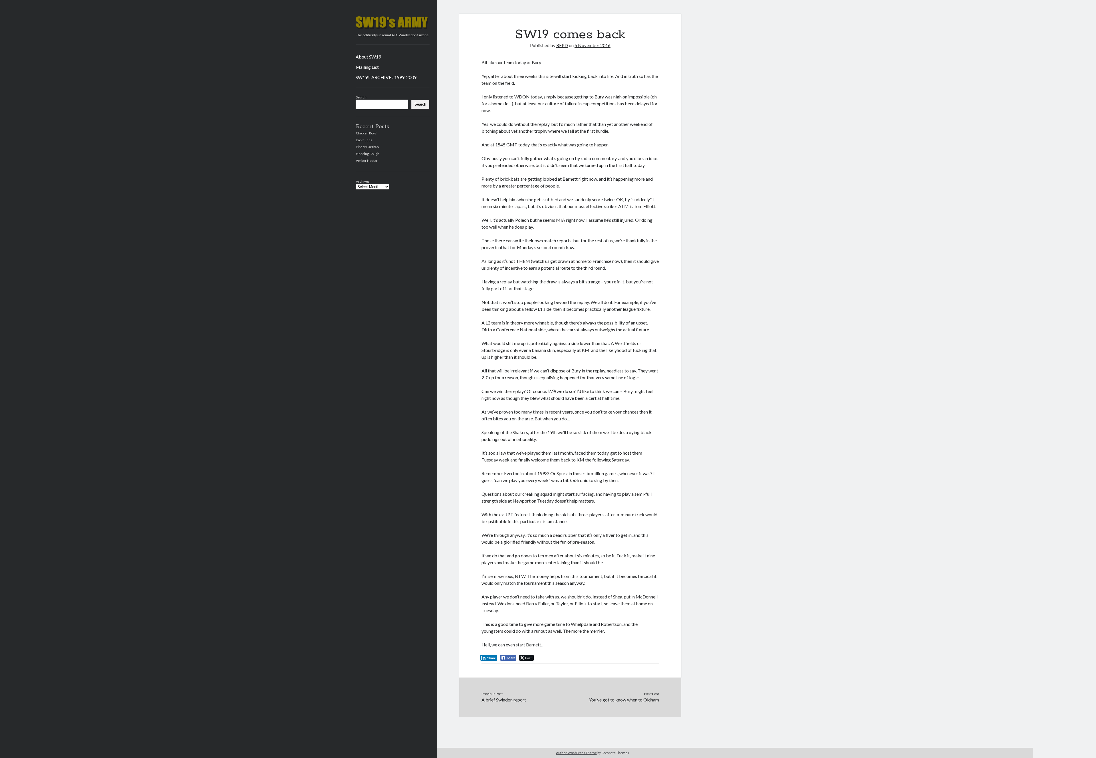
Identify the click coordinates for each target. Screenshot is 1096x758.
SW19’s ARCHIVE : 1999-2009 (386, 77)
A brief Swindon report (503, 699)
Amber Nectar (367, 160)
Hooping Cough (367, 154)
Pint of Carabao (367, 147)
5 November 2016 (593, 45)
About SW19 (368, 56)
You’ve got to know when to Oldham (624, 699)
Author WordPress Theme (576, 753)
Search (361, 97)
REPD (562, 45)
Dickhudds (364, 140)
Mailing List (367, 67)
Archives (363, 181)
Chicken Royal (366, 133)
